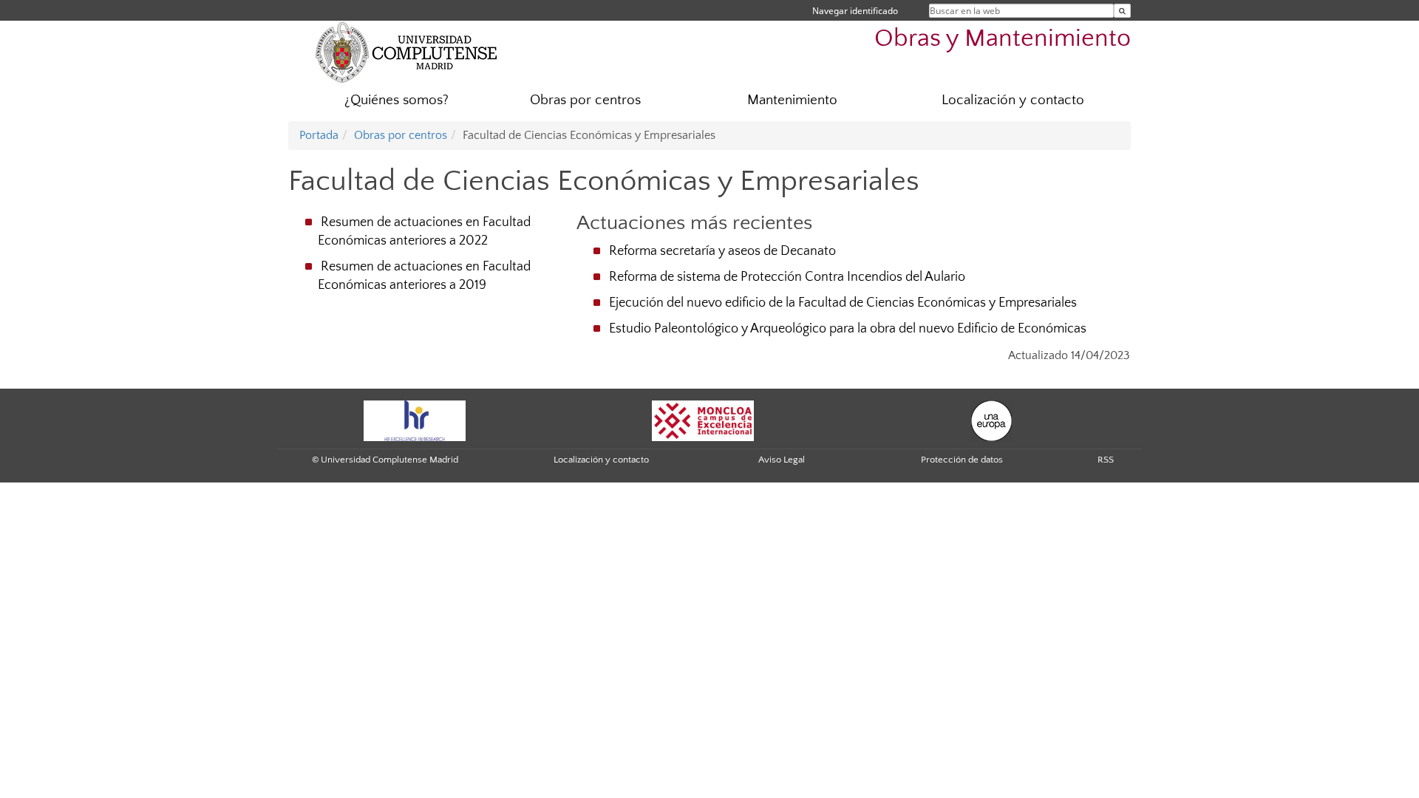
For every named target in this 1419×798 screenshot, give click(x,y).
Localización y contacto (1013, 100)
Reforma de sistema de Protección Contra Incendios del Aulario (787, 277)
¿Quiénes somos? (396, 100)
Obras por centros (585, 100)
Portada (318, 135)
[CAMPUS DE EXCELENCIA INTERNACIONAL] (703, 419)
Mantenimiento (792, 100)
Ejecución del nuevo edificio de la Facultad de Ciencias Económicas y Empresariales (843, 303)
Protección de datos (962, 459)
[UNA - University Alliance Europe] (991, 419)
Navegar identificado (855, 10)
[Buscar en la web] (1122, 11)
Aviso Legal (781, 459)
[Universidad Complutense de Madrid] (406, 51)
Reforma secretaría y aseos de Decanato (722, 251)
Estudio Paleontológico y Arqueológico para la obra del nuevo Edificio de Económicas (847, 328)
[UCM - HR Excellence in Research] (415, 419)
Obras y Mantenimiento (1002, 38)
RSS (1106, 459)
